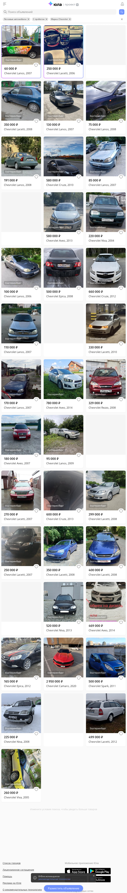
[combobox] (59, 12)
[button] (36, 65)
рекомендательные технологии (54, 879)
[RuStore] (99, 879)
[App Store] (76, 871)
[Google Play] (99, 871)
